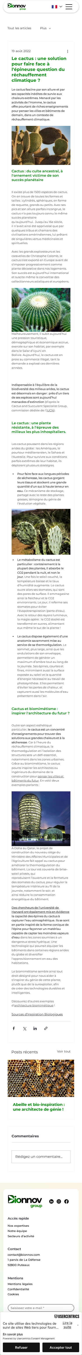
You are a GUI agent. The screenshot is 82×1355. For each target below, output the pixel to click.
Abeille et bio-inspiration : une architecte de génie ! (39, 1107)
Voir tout (64, 1051)
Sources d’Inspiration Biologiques (37, 1014)
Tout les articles (19, 28)
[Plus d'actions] (67, 51)
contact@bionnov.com (24, 1254)
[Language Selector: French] (56, 7)
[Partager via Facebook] (14, 1028)
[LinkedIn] (51, 1201)
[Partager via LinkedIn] (35, 1028)
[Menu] (69, 6)
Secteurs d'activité (21, 1236)
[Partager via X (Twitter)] (24, 1028)
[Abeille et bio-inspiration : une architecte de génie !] (41, 1078)
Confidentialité (18, 1289)
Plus (43, 28)
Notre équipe (17, 1231)
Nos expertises (18, 1225)
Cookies (13, 1294)
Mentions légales (20, 1284)
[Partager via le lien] (46, 1028)
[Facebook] (66, 1201)
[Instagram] (59, 1201)
